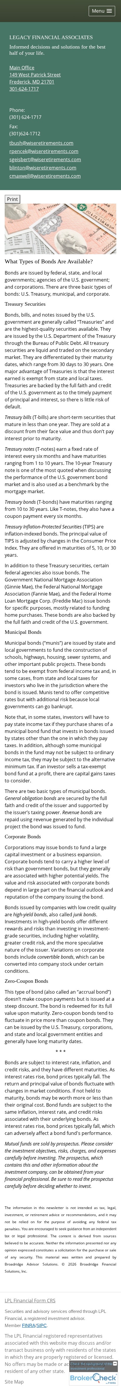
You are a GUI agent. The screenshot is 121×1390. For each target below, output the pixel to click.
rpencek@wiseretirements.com (43, 151)
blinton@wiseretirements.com (42, 167)
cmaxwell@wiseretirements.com (45, 176)
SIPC (41, 1325)
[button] (102, 11)
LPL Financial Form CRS (30, 1300)
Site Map (14, 1382)
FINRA (28, 1325)
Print (12, 199)
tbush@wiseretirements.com (41, 143)
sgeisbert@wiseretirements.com (45, 159)
